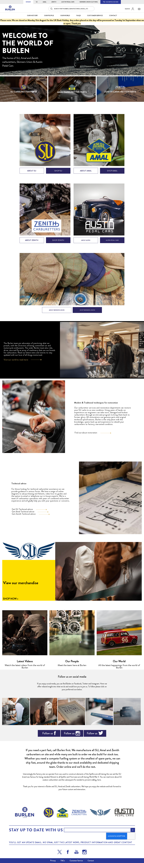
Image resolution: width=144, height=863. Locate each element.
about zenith (31, 240)
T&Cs (62, 860)
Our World (65, 15)
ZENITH (53, 2)
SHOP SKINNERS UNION (87, 310)
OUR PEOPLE (49, 15)
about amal (86, 170)
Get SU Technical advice (22, 509)
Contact (91, 860)
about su (31, 170)
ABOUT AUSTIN (85, 240)
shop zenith (58, 240)
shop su (58, 170)
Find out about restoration (86, 432)
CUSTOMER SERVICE (95, 15)
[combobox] (71, 8)
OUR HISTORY (32, 15)
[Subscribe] (133, 830)
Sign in (127, 9)
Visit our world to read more (16, 359)
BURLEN (28, 2)
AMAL (44, 2)
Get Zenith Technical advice (24, 513)
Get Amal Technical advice (23, 511)
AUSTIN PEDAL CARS (67, 2)
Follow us (47, 733)
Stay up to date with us (36, 830)
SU (37, 2)
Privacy (53, 860)
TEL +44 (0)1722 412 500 (110, 2)
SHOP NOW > (10, 599)
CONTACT (113, 15)
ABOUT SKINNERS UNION (56, 310)
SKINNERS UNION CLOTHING (89, 2)
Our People (72, 661)
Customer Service (76, 860)
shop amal (112, 170)
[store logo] (10, 8)
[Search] (52, 9)
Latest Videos (25, 661)
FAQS (78, 15)
